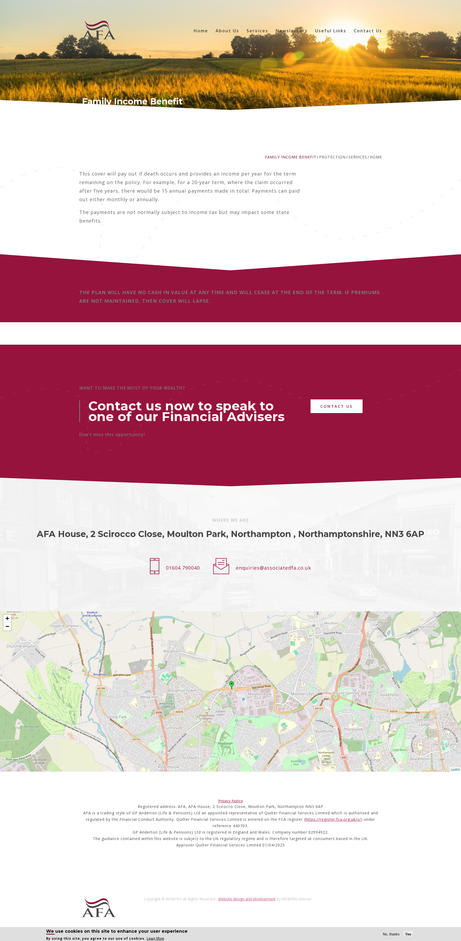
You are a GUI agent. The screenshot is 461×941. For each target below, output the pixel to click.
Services (257, 31)
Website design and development (247, 898)
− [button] (7, 626)
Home (201, 31)
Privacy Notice (230, 800)
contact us (336, 406)
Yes (408, 934)
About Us (227, 31)
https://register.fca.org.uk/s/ (333, 819)
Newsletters (292, 31)
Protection (332, 157)
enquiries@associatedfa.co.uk (273, 568)
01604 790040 (183, 568)
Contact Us (368, 31)
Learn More (155, 938)
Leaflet (455, 769)
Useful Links (330, 31)
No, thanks (391, 934)
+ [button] (7, 618)
